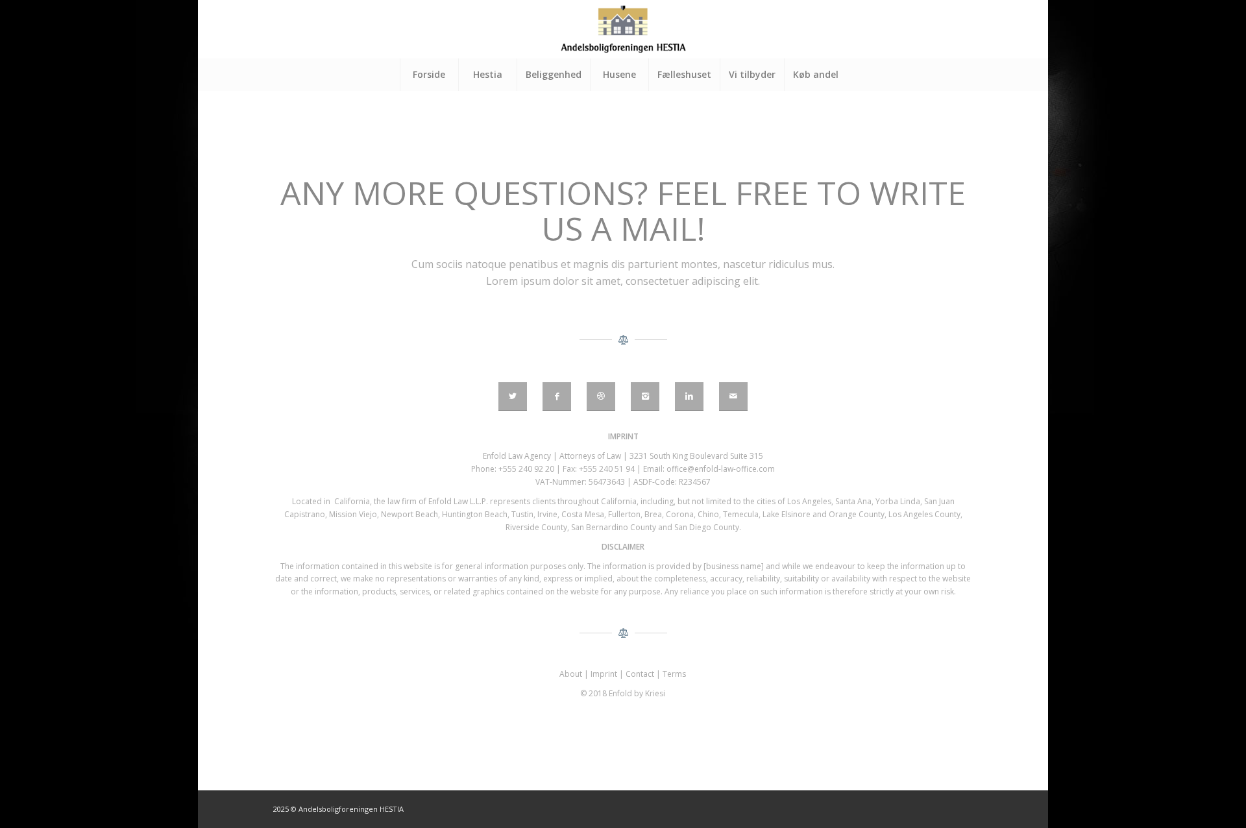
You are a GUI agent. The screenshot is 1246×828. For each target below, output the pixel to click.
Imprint (604, 673)
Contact (640, 673)
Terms (674, 673)
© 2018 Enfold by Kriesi (622, 693)
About (570, 673)
